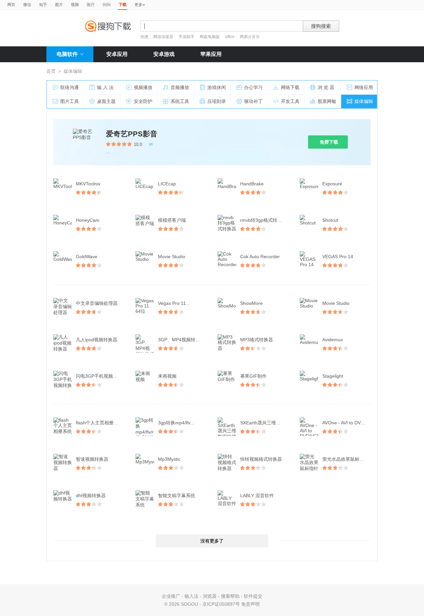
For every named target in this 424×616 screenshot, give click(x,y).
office (230, 36)
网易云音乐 (250, 36)
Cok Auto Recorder (260, 256)
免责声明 (250, 604)
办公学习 (253, 87)
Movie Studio (171, 256)
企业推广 (171, 596)
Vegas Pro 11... (174, 303)
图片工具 (69, 101)
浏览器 (210, 596)
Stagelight (332, 376)
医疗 (91, 4)
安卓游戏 (164, 54)
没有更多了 (212, 541)
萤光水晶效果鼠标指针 (345, 459)
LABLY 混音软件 (257, 495)
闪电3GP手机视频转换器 (101, 376)
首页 (51, 71)
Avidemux (332, 339)
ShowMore (251, 303)
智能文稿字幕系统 (176, 495)
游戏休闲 (216, 87)
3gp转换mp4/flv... (176, 422)
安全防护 (143, 101)
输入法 (191, 596)
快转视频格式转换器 (261, 459)
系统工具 (180, 101)
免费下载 (329, 142)
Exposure (332, 183)
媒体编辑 (363, 101)
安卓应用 (117, 54)
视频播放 (143, 87)
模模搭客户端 (172, 220)
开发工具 (290, 101)
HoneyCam (87, 220)
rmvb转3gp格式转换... (263, 220)
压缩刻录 (216, 101)
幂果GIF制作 (253, 376)
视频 (75, 4)
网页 (11, 4)
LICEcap (167, 183)
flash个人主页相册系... (99, 422)
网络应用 (363, 87)
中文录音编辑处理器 (97, 303)
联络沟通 (69, 87)
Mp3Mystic (169, 459)
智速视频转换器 (92, 459)
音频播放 (180, 87)
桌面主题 (106, 101)
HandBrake (252, 183)
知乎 (43, 4)
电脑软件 (67, 54)
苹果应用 (211, 54)
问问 (107, 4)
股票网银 (327, 101)
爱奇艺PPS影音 (131, 134)
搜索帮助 (230, 596)
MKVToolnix (88, 183)
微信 (27, 4)
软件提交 (253, 596)
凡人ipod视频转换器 (96, 339)
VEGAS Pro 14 (337, 256)
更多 (139, 4)
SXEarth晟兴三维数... (262, 422)
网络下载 (290, 87)
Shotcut (330, 220)
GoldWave (86, 256)
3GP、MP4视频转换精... (183, 339)
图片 (59, 4)
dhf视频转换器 (91, 495)
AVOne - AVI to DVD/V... (347, 422)
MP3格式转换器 (256, 339)
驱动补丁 (253, 101)
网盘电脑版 (210, 36)
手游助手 (187, 36)
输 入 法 (105, 87)
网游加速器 (163, 36)
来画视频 (167, 376)
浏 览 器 (326, 87)
